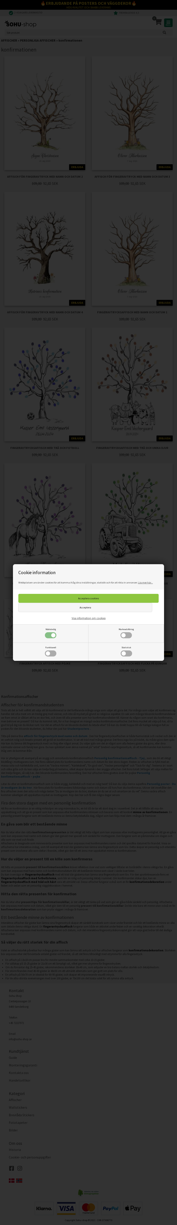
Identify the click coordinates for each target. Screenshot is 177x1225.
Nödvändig (51, 629)
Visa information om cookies (89, 618)
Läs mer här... (145, 582)
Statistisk (126, 647)
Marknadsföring (126, 629)
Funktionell (50, 647)
